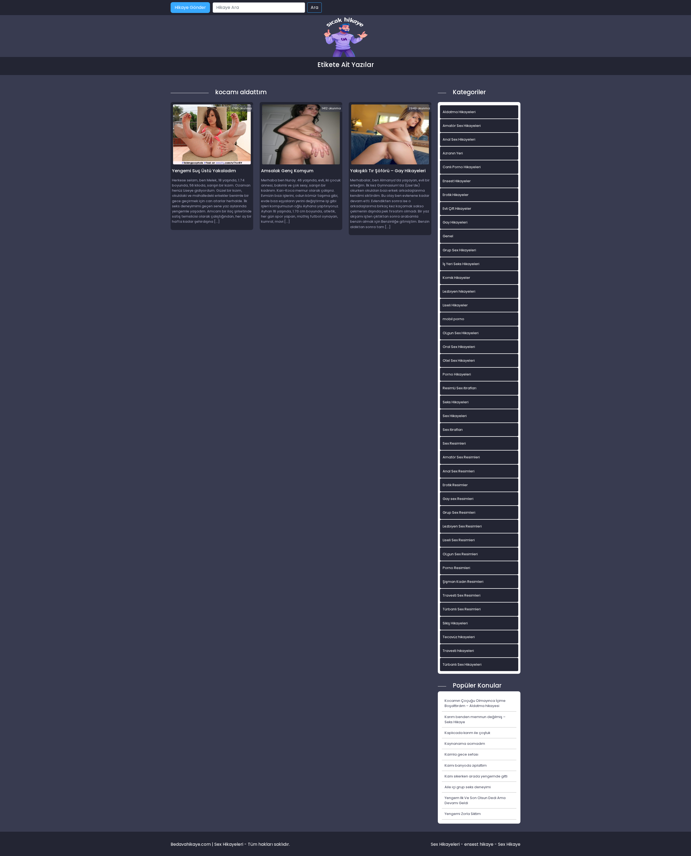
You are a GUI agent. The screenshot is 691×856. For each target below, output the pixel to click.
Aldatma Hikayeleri (459, 112)
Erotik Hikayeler (456, 194)
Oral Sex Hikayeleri (459, 346)
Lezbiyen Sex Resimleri (462, 526)
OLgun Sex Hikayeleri (461, 333)
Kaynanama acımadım (465, 743)
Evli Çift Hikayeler (457, 208)
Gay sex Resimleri (458, 498)
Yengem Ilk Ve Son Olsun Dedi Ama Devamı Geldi (475, 800)
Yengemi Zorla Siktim (463, 813)
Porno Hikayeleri (457, 374)
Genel (448, 236)
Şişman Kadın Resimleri (463, 581)
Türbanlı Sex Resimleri (462, 609)
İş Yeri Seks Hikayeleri (461, 264)
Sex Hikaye (509, 844)
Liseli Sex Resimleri (459, 540)
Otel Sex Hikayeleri (459, 360)
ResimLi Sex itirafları (459, 388)
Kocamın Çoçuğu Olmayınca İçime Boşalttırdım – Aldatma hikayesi (475, 703)
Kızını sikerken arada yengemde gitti (476, 776)
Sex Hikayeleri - (447, 844)
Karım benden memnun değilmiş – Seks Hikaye (475, 719)
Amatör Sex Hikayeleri (462, 125)
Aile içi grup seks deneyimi (468, 787)
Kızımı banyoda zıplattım (466, 765)
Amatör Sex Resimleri (461, 457)
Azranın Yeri (453, 153)
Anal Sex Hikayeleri (459, 139)
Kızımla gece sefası (461, 754)
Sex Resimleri (454, 443)
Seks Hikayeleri (456, 402)
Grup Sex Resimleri (459, 512)
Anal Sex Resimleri (459, 471)
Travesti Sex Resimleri (461, 595)
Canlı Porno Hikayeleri (462, 167)
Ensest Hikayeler (457, 181)
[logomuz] (345, 38)
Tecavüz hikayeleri (459, 637)
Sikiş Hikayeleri (455, 623)
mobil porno (453, 319)
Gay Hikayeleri (455, 222)
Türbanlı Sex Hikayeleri (462, 664)
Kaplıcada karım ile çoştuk (467, 732)
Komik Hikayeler (456, 277)
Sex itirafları (453, 429)
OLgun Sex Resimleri (460, 554)
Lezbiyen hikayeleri (459, 291)
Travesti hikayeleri (458, 650)
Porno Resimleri (456, 568)
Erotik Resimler (455, 485)
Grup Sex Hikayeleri (459, 250)
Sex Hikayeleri (455, 416)
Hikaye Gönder (190, 7)
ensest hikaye (478, 844)
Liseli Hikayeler (455, 305)
